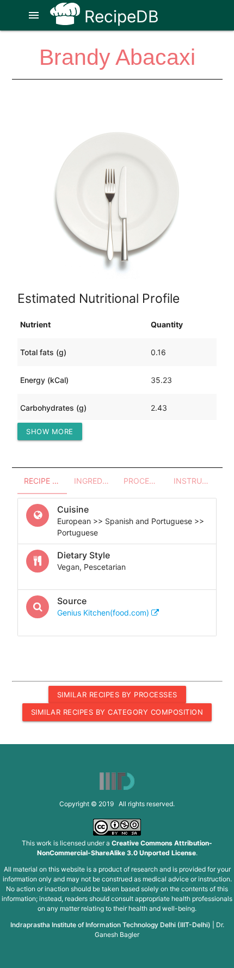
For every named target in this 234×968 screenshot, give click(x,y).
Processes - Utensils (145, 480)
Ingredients (96, 480)
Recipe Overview (45, 480)
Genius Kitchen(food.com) (104, 612)
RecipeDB (119, 16)
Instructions (195, 480)
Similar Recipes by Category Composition (117, 712)
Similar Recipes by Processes (117, 694)
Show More (49, 431)
